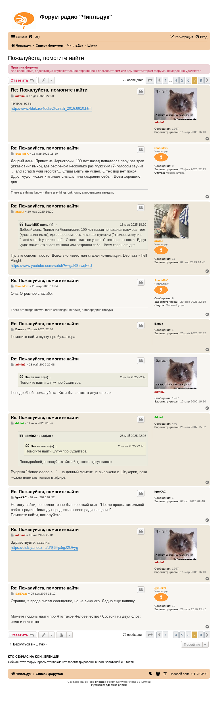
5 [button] (182, 80)
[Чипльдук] (24, 19)
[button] (150, 80)
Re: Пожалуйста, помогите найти (49, 90)
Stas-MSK (161, 147)
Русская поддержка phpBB (109, 684)
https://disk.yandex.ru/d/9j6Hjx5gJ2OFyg (44, 547)
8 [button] (201, 80)
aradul (158, 240)
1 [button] (166, 80)
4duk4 (158, 417)
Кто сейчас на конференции (33, 656)
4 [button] (176, 80)
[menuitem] (34, 37)
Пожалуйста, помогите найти (46, 58)
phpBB (99, 681)
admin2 (159, 122)
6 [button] (188, 80)
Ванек (158, 323)
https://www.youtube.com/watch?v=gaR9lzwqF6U (51, 265)
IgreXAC (160, 491)
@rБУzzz (160, 587)
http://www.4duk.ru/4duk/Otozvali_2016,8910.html (51, 108)
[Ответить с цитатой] (140, 91)
